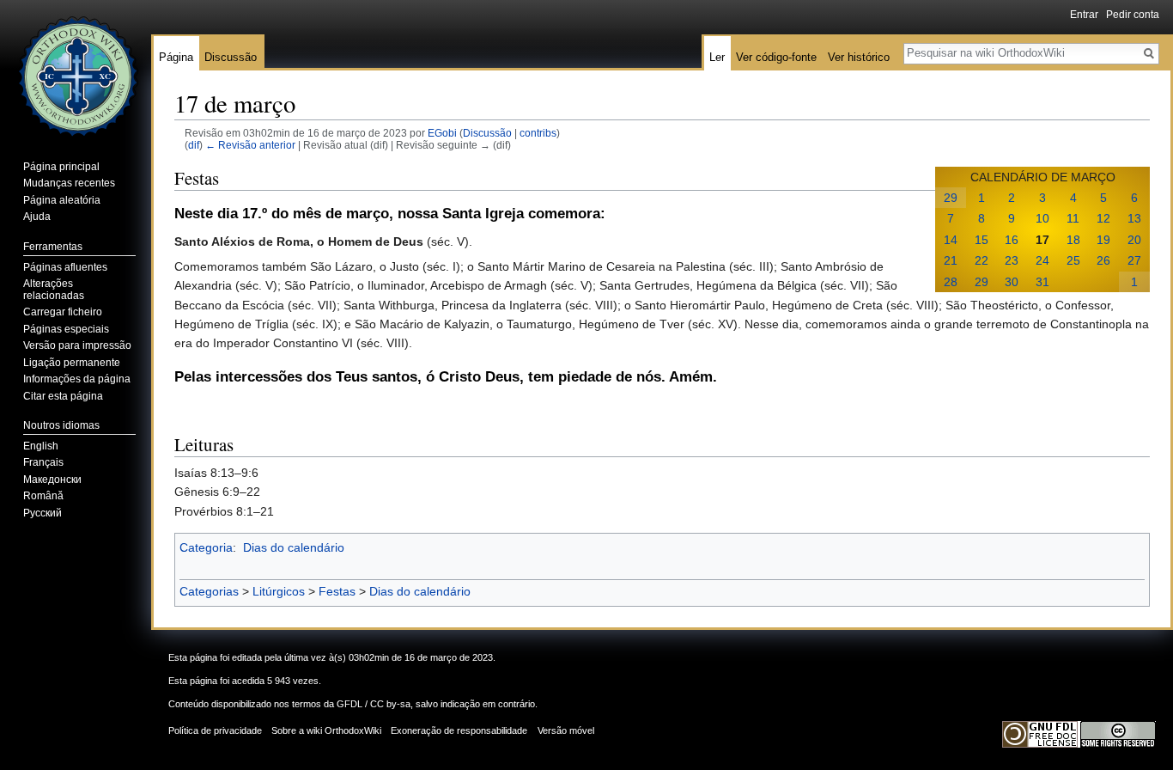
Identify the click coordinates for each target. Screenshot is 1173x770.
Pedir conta (1132, 15)
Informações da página (77, 379)
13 (1134, 218)
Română (43, 496)
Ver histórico (859, 57)
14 (950, 240)
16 (1011, 240)
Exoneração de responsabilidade (459, 730)
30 (1011, 282)
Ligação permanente (71, 363)
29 (950, 198)
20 (1134, 240)
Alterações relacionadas (53, 290)
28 (950, 282)
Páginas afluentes (65, 267)
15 (981, 240)
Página (176, 57)
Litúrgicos (278, 591)
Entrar (1084, 15)
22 (981, 260)
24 (1042, 260)
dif (193, 144)
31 (1042, 282)
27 (1134, 260)
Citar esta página (63, 396)
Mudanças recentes (69, 183)
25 (1073, 260)
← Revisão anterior (250, 144)
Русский (42, 513)
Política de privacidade (215, 730)
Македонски (52, 480)
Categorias (209, 591)
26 (1103, 260)
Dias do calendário (293, 547)
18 (1073, 240)
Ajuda (37, 217)
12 (1103, 218)
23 (1011, 260)
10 (1042, 218)
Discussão (487, 132)
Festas (337, 591)
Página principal (61, 167)
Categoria (206, 547)
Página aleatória (61, 200)
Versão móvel (566, 730)
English (40, 446)
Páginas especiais (66, 329)
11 (1073, 218)
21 (950, 260)
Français (43, 462)
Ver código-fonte (776, 57)
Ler (717, 57)
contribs (538, 132)
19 (1103, 240)
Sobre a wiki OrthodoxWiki (326, 730)
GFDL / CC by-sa (373, 704)
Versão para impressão (77, 345)
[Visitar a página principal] (75, 69)
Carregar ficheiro (62, 312)
